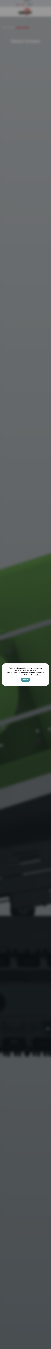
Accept (25, 680)
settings (38, 675)
